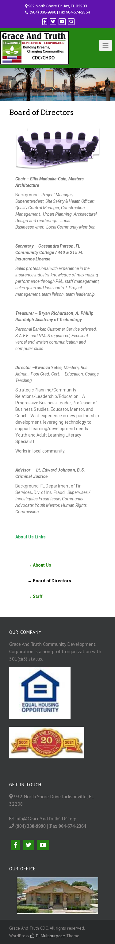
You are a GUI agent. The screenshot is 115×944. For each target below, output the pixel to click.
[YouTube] (62, 21)
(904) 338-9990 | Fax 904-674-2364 (60, 12)
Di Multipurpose (50, 935)
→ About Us (39, 565)
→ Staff (35, 596)
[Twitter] (53, 21)
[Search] (71, 21)
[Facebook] (44, 21)
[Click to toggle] (105, 45)
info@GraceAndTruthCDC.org (45, 818)
